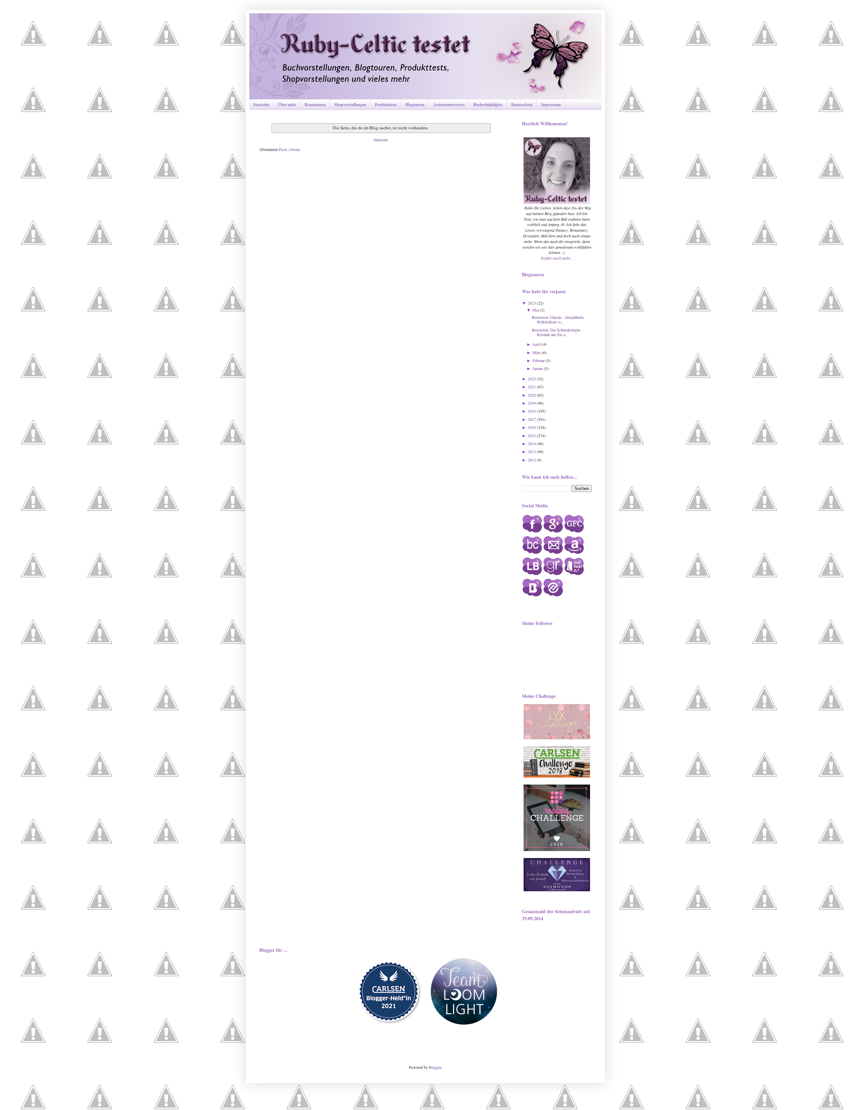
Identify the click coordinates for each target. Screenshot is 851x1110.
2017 (532, 419)
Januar (538, 368)
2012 (532, 459)
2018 (532, 411)
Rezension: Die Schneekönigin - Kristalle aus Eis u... (557, 332)
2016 (532, 427)
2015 (532, 435)
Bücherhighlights (488, 104)
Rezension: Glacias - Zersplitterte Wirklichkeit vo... (558, 319)
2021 (532, 386)
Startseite (261, 104)
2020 (532, 395)
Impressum (551, 104)
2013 (532, 451)
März (537, 352)
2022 (532, 378)
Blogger (435, 1067)
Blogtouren (415, 104)
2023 (532, 303)
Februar (539, 360)
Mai (536, 309)
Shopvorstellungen (350, 104)
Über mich (287, 104)
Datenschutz (522, 104)
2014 (532, 443)
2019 (532, 403)
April (537, 344)
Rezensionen (315, 104)
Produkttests (386, 104)
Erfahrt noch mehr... (557, 258)
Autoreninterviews (449, 104)
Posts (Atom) (289, 149)
